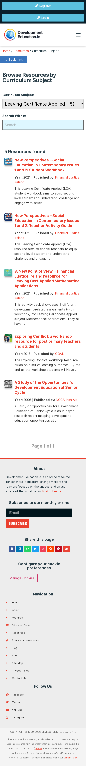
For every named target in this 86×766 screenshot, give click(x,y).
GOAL (59, 354)
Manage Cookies (21, 578)
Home (5, 51)
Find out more (51, 491)
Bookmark (15, 59)
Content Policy (70, 757)
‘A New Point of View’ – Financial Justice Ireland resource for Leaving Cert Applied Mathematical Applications (47, 279)
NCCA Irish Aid (67, 400)
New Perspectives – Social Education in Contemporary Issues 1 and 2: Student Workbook (46, 165)
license (39, 748)
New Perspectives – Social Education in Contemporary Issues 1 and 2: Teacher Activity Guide (46, 220)
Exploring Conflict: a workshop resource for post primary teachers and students (47, 341)
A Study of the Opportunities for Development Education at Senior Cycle (46, 387)
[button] (78, 35)
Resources (21, 51)
